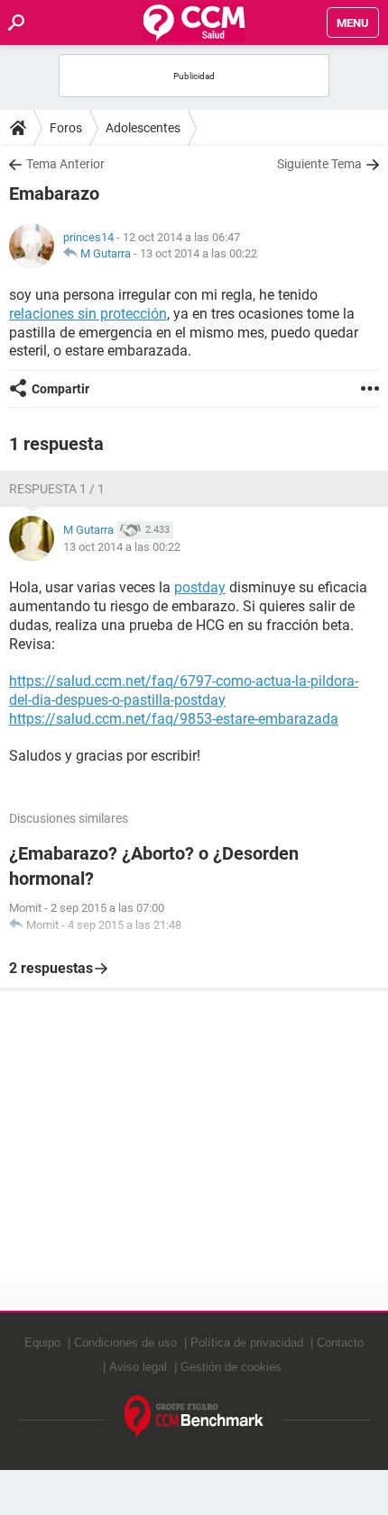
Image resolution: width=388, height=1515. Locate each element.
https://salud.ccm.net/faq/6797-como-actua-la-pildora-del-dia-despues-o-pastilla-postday (183, 690)
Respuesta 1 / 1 (57, 489)
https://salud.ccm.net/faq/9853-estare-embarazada (173, 718)
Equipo (42, 1342)
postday (200, 587)
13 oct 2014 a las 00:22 (198, 253)
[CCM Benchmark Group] (194, 1417)
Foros (66, 128)
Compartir (60, 389)
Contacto (340, 1342)
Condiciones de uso (125, 1342)
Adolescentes (143, 128)
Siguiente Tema (319, 164)
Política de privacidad (246, 1342)
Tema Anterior (65, 164)
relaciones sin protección (88, 313)
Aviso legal (138, 1367)
